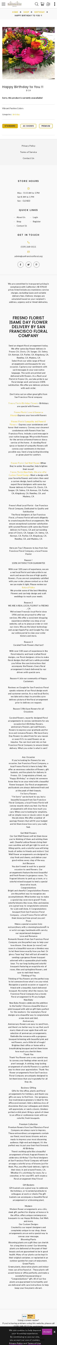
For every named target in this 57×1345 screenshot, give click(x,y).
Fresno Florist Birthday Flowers (23, 403)
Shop (26, 12)
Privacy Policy (28, 146)
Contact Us (28, 158)
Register (37, 221)
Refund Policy (28, 587)
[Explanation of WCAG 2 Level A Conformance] (28, 1316)
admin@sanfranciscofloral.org (28, 256)
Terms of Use (34, 1343)
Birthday (39, 12)
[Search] (36, 4)
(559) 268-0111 (28, 247)
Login (35, 217)
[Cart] (43, 4)
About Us (21, 217)
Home (15, 12)
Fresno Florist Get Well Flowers (26, 463)
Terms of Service (28, 152)
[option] (28, 53)
